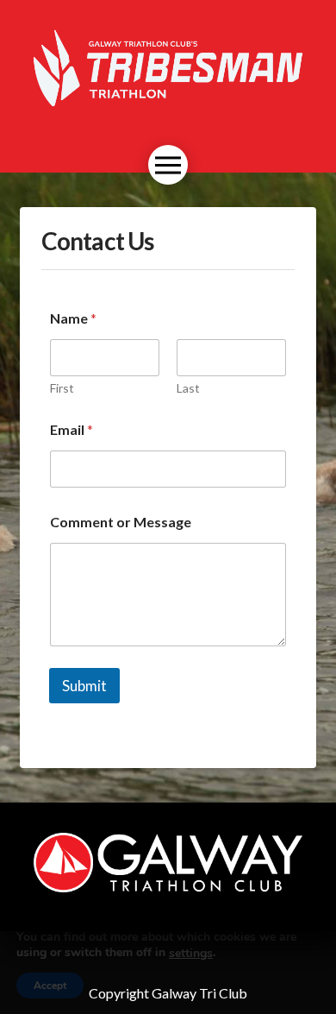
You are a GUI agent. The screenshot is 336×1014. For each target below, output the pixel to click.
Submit (84, 686)
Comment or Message (120, 521)
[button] (168, 165)
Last (188, 388)
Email (71, 429)
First (62, 388)
